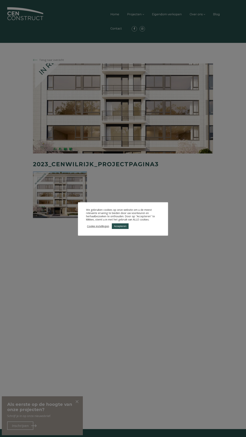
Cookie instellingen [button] (98, 226)
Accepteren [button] (120, 226)
